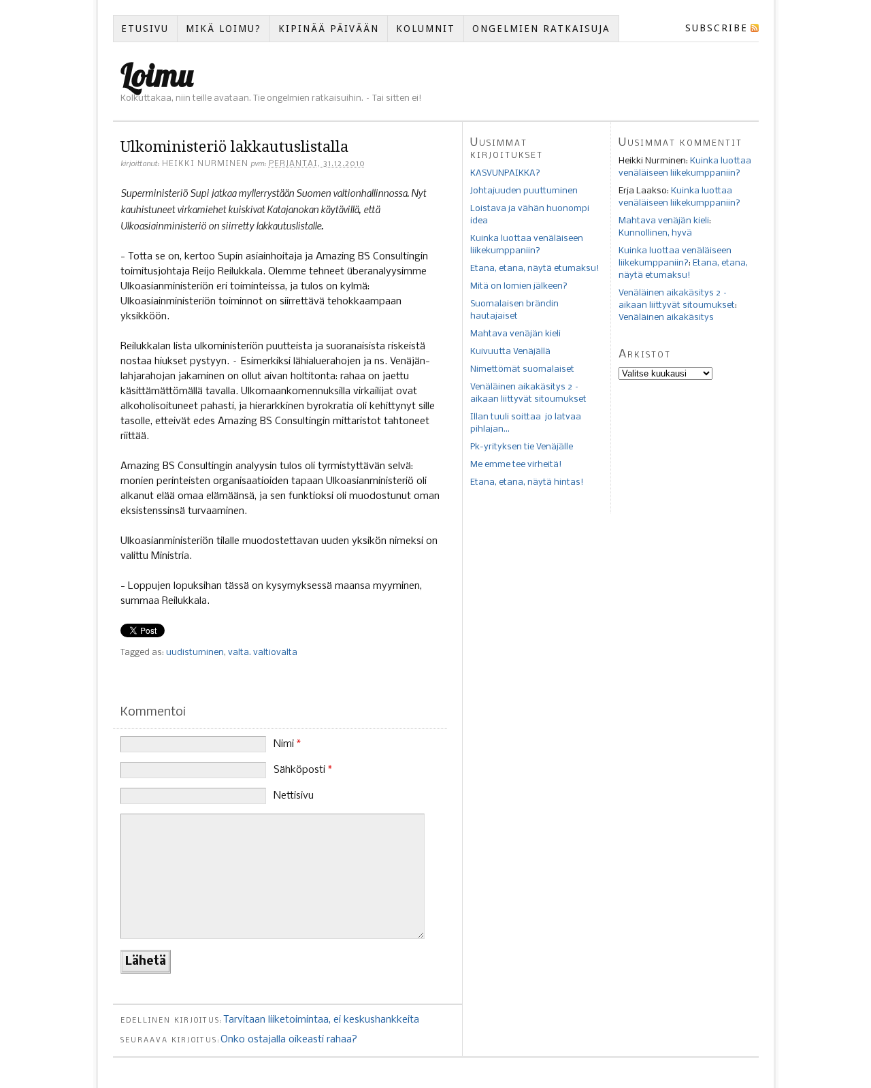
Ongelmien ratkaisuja (541, 28)
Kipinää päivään (328, 28)
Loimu (156, 75)
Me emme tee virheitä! (516, 464)
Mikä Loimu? (223, 28)
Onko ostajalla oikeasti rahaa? (288, 1039)
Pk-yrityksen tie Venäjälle (521, 447)
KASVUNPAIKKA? (505, 173)
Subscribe (716, 27)
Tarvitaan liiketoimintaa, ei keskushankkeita (321, 1019)
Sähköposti (303, 770)
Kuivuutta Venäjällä (510, 351)
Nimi (287, 744)
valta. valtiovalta (262, 652)
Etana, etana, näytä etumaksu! (534, 268)
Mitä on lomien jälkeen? (519, 286)
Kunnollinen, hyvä (655, 233)
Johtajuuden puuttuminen (524, 191)
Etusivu (145, 28)
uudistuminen (195, 652)
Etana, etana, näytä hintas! (527, 482)
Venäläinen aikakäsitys (666, 317)
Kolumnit (425, 28)
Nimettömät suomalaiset (522, 369)
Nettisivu (294, 795)
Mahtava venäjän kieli (515, 334)
